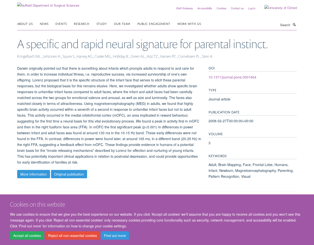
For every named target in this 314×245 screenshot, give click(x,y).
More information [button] (33, 174)
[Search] (294, 24)
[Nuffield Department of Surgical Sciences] (48, 3)
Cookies (221, 8)
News (44, 23)
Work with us (189, 23)
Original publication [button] (69, 174)
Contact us (237, 8)
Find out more (115, 235)
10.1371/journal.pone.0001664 (232, 77)
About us (25, 23)
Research (81, 23)
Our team (122, 23)
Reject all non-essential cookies (72, 235)
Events (61, 23)
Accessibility (204, 8)
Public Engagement (153, 23)
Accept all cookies (27, 235)
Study (101, 23)
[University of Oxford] (277, 8)
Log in (251, 8)
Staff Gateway (184, 8)
